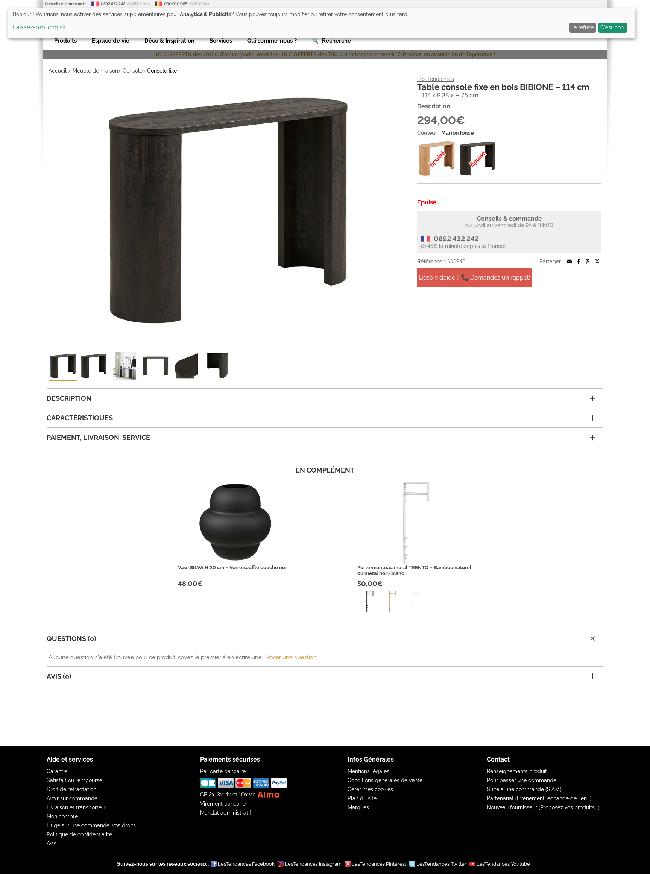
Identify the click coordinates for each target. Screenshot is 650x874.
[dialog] (321, 23)
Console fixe (162, 71)
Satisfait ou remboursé (74, 780)
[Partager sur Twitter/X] (597, 261)
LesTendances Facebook (246, 864)
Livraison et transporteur (76, 807)
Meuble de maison (95, 71)
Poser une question (291, 657)
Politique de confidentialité (79, 834)
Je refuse (582, 27)
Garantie (57, 771)
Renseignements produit (517, 771)
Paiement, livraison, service (98, 437)
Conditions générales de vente (385, 780)
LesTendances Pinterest (379, 864)
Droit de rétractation (71, 789)
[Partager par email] (569, 261)
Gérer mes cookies (370, 789)
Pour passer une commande (521, 780)
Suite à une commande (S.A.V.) (524, 789)
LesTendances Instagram (313, 864)
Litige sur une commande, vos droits (91, 825)
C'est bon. (612, 27)
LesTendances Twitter (441, 864)
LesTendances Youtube (503, 864)
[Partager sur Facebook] (578, 261)
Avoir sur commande (72, 798)
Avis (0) (59, 676)
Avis (51, 844)
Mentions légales (368, 771)
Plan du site (362, 798)
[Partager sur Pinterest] (587, 261)
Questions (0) (71, 639)
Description (433, 106)
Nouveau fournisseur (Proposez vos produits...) (543, 807)
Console (133, 71)
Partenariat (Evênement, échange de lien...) (539, 798)
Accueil (58, 71)
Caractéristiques (80, 418)
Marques (358, 807)
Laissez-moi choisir (39, 27)
